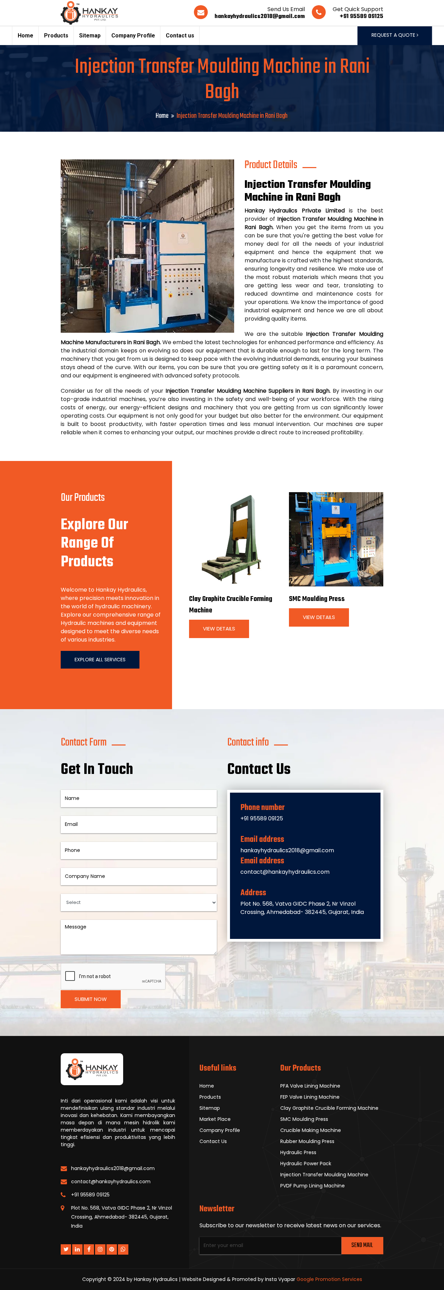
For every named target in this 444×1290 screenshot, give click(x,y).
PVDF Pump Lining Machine (312, 1185)
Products (56, 35)
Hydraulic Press (298, 1152)
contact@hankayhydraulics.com (285, 872)
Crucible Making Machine (310, 1130)
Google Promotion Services (329, 1279)
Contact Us (213, 1141)
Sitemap (90, 35)
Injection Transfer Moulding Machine (324, 1174)
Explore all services (100, 659)
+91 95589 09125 (361, 16)
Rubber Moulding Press (307, 1141)
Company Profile (133, 35)
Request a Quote (394, 35)
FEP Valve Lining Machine (310, 1096)
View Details (219, 628)
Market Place (215, 1119)
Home (25, 35)
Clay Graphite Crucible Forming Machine (329, 1108)
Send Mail (362, 1245)
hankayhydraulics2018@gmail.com (260, 16)
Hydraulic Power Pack (305, 1163)
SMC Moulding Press (317, 599)
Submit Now (91, 999)
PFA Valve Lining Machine (310, 1085)
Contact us (180, 35)
